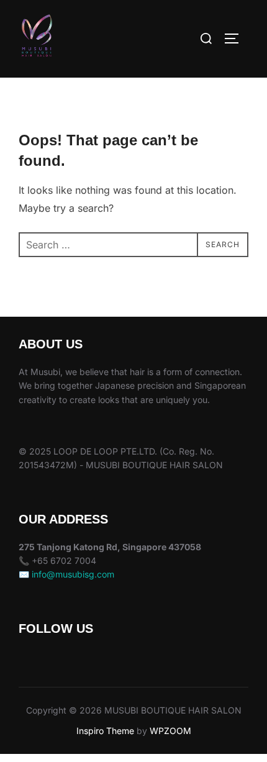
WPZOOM (170, 730)
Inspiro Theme (105, 730)
